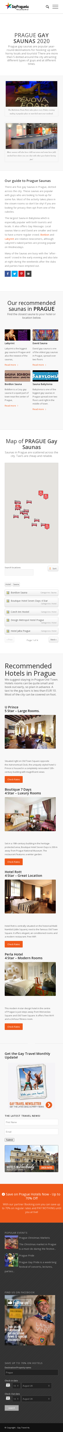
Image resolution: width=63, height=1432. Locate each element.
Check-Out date (12, 1393)
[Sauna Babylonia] (45, 375)
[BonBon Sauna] (17, 375)
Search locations (13, 567)
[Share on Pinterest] (21, 274)
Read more (10, 364)
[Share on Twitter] (15, 274)
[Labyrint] (17, 335)
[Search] (46, 6)
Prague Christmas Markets (34, 1237)
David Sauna (40, 343)
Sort (54, 568)
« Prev (9, 639)
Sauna (16, 584)
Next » (53, 639)
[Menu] (53, 6)
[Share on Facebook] (8, 274)
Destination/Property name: (18, 1367)
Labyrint (9, 238)
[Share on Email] (28, 274)
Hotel (8, 584)
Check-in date (11, 1380)
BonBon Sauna (13, 384)
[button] (47, 526)
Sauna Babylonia (42, 384)
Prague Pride (26, 1255)
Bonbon (44, 234)
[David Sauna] (45, 335)
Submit (9, 1140)
